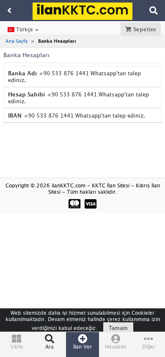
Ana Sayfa (17, 41)
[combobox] (22, 29)
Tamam (118, 328)
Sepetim (144, 29)
